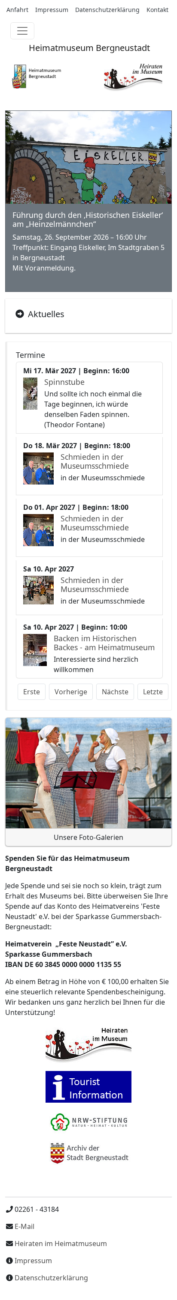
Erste (31, 691)
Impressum (51, 10)
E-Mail (23, 1226)
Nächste (115, 691)
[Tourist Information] (88, 1087)
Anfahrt (17, 10)
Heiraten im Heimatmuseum (61, 1243)
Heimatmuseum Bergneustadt (88, 48)
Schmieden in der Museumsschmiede (95, 461)
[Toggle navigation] (22, 30)
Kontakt (157, 10)
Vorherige (71, 691)
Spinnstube (64, 382)
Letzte (153, 691)
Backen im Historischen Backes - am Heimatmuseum (104, 642)
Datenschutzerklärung (107, 10)
